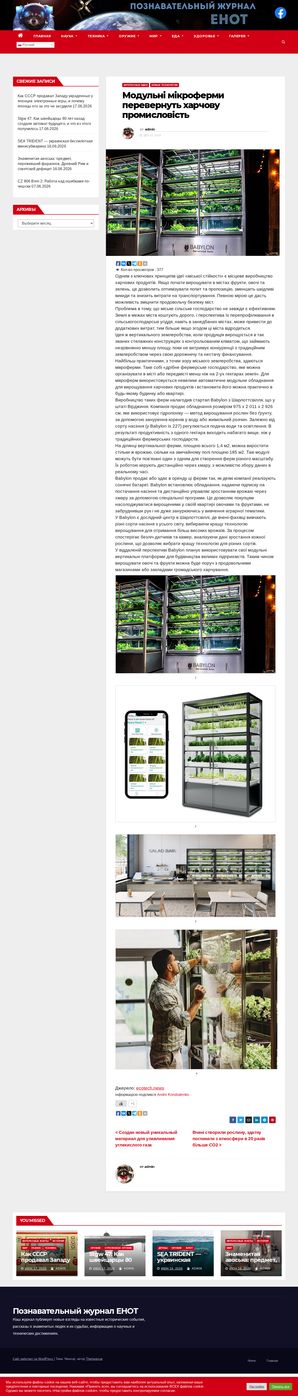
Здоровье (205, 36)
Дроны (163, 1248)
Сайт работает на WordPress (33, 1359)
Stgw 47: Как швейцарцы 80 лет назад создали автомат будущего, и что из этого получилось (54, 124)
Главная (42, 36)
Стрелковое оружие (118, 1248)
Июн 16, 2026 (172, 1268)
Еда (176, 36)
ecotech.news (150, 1088)
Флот (189, 1248)
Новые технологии (165, 85)
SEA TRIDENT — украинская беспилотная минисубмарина (180, 1263)
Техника (97, 36)
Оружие (128, 36)
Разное (36, 1248)
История (58, 1241)
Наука (67, 36)
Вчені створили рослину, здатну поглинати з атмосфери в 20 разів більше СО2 (229, 1138)
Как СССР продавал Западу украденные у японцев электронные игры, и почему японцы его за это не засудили (55, 101)
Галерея (238, 36)
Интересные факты (35, 1241)
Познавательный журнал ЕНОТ (75, 1311)
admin (150, 129)
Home (252, 1360)
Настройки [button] (256, 1386)
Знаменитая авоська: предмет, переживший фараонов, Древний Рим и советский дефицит (53, 164)
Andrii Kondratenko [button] (173, 1095)
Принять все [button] (280, 1386)
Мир (154, 36)
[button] (283, 42)
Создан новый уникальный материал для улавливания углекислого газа (146, 1138)
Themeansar (94, 1359)
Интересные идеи (136, 85)
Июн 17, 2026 (36, 1268)
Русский (28, 45)
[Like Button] (121, 1103)
